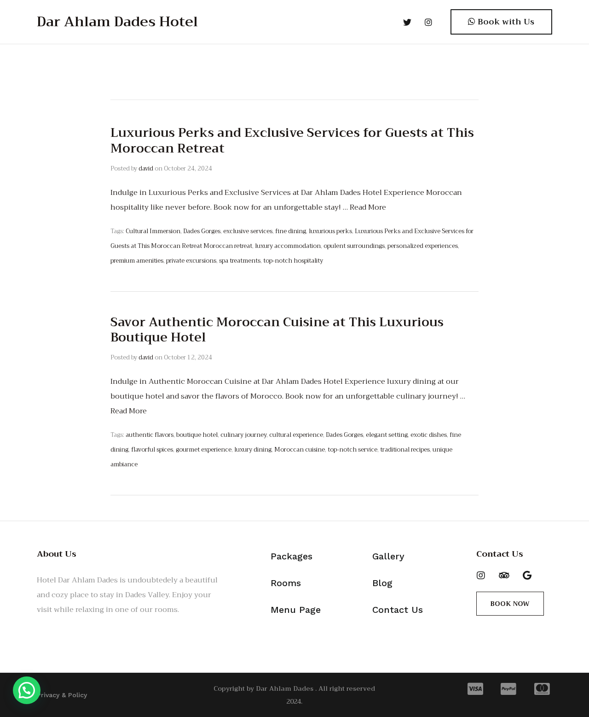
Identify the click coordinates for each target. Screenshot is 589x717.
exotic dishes (428, 434)
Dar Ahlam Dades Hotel (117, 22)
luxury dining (252, 449)
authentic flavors (149, 434)
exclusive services (247, 231)
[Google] (526, 575)
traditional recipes (405, 449)
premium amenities (136, 260)
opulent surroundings (354, 246)
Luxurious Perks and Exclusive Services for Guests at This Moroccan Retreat (292, 140)
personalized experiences (422, 246)
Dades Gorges (201, 231)
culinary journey (243, 434)
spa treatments (239, 260)
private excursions (191, 260)
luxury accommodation (288, 246)
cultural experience (296, 434)
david (146, 168)
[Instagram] (480, 575)
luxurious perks (330, 231)
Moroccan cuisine (299, 449)
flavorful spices (152, 449)
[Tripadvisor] (503, 575)
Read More (368, 207)
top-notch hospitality (293, 260)
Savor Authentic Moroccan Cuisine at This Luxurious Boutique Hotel (277, 329)
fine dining (290, 231)
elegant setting (387, 434)
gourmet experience (203, 449)
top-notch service (352, 449)
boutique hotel (197, 434)
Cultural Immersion (153, 231)
